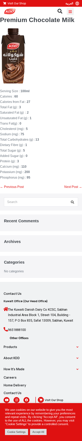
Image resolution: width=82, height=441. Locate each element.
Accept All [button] (38, 431)
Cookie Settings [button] (16, 431)
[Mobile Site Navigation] (70, 11)
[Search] (72, 202)
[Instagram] (17, 400)
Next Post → (73, 187)
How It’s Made (14, 369)
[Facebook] (26, 400)
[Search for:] (41, 202)
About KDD (12, 358)
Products (10, 347)
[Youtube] (7, 400)
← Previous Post (12, 187)
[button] (41, 347)
